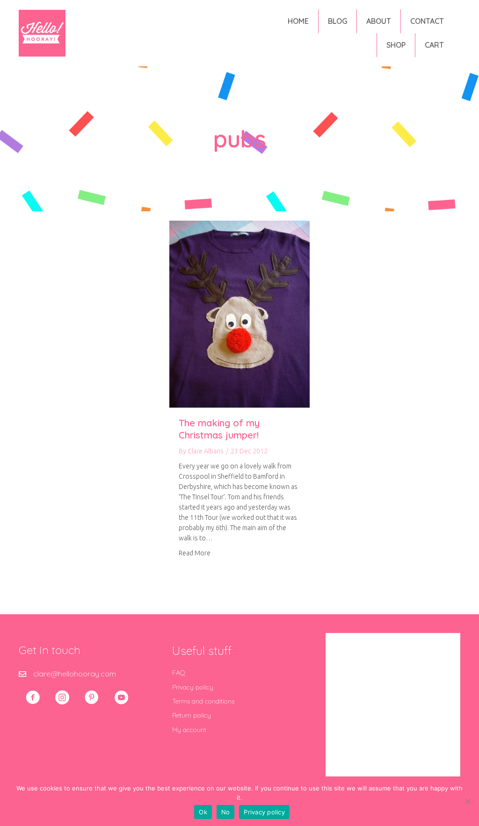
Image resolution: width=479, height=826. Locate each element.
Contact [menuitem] (427, 21)
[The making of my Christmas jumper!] (239, 313)
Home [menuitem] (298, 21)
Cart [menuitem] (434, 45)
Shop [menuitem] (396, 45)
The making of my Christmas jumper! (219, 429)
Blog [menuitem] (337, 21)
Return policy (191, 715)
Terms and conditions (203, 701)
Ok (203, 812)
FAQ (178, 672)
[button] (33, 697)
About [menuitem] (378, 21)
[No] (467, 801)
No (225, 812)
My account (189, 729)
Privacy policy (192, 687)
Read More (194, 553)
